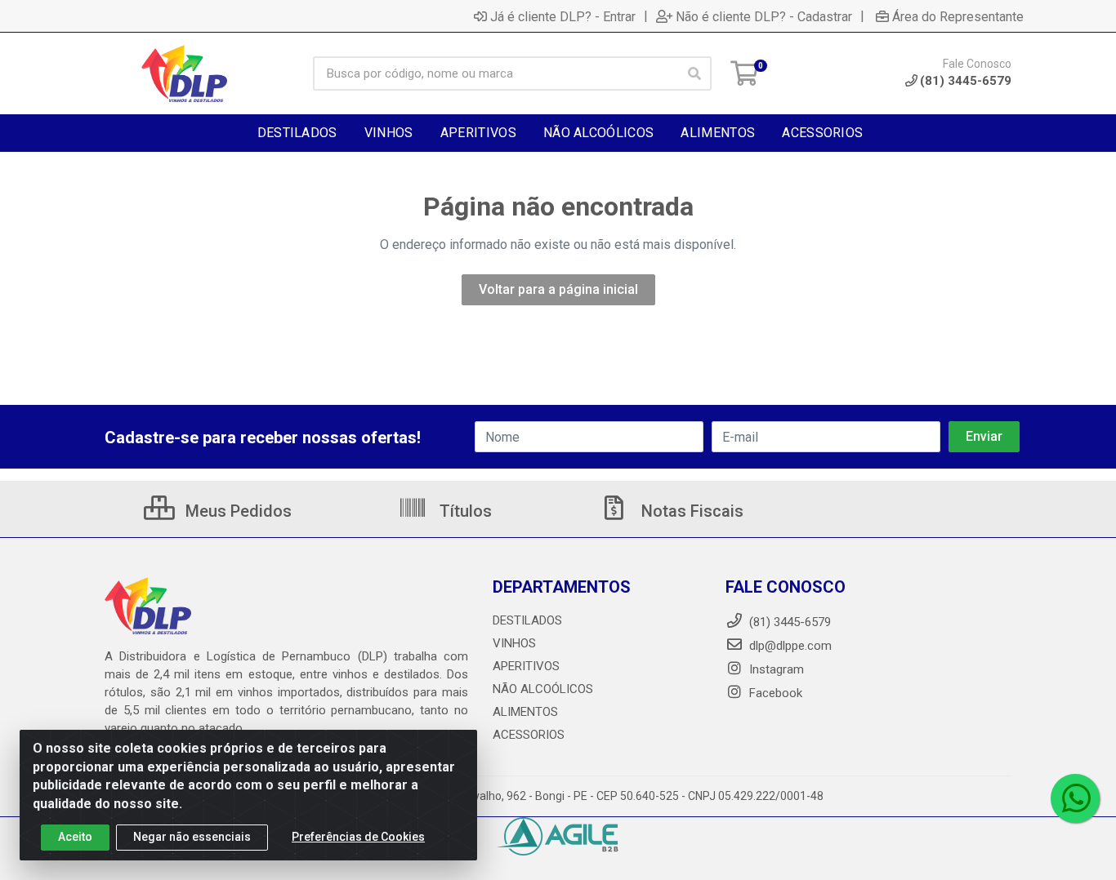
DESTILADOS (527, 620)
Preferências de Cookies (358, 836)
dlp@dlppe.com (790, 645)
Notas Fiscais (690, 511)
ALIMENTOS (525, 711)
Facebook (774, 693)
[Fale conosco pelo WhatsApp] (1075, 798)
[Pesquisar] (694, 73)
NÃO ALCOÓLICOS (543, 689)
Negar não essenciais (192, 836)
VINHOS (514, 643)
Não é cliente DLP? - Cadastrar (764, 16)
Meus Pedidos (236, 511)
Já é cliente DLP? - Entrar (563, 16)
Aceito (75, 836)
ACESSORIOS (529, 734)
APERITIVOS (526, 666)
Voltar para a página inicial (558, 289)
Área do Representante (958, 16)
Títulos (463, 511)
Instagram (775, 669)
